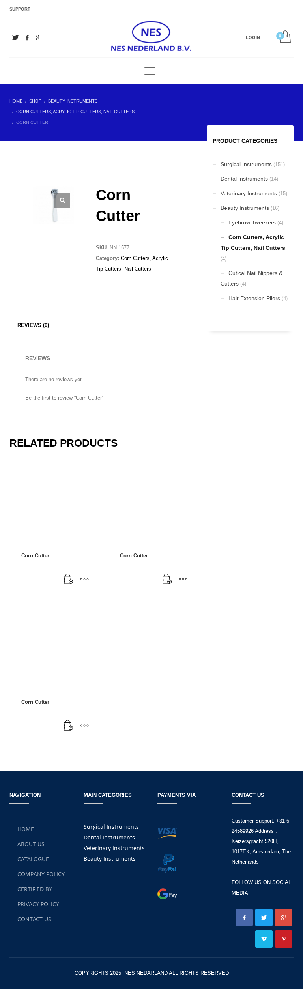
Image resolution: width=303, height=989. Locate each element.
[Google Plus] (39, 37)
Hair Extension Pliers (254, 298)
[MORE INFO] (84, 579)
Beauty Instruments (245, 208)
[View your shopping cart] (285, 37)
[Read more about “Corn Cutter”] (69, 579)
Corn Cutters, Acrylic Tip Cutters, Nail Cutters (253, 242)
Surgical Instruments (246, 164)
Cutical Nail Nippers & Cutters (251, 278)
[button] (62, 200)
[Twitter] (15, 37)
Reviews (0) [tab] (33, 325)
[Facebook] (27, 37)
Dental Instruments (244, 179)
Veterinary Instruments (249, 193)
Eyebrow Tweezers (252, 222)
